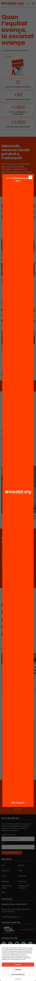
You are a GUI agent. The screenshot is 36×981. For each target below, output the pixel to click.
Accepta (18, 964)
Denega (18, 969)
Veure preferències (18, 974)
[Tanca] (30, 177)
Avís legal (18, 978)
